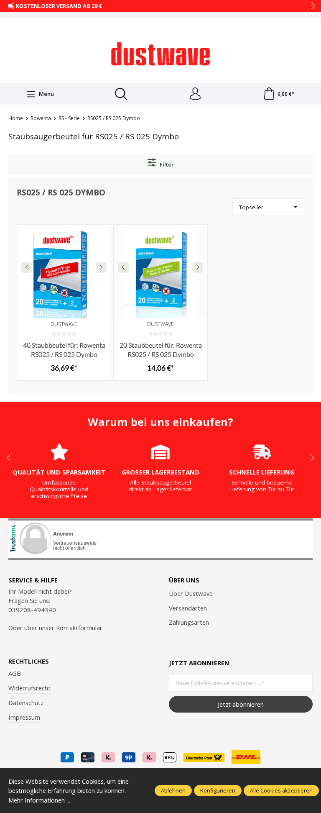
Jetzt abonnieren (241, 704)
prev (12, 6)
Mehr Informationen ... (39, 800)
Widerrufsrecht (29, 688)
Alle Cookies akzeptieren (281, 790)
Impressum (24, 717)
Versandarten (188, 608)
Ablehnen (173, 790)
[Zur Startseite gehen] (160, 54)
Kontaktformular (79, 627)
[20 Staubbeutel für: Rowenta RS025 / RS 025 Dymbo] (160, 271)
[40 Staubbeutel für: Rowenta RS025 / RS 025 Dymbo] (64, 271)
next (310, 6)
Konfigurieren (217, 790)
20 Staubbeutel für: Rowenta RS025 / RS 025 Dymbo (161, 349)
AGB (14, 673)
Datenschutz (25, 702)
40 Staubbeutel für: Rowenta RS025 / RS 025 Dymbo (64, 349)
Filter (166, 164)
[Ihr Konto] (195, 94)
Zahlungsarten (189, 622)
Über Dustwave (191, 593)
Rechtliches (28, 661)
